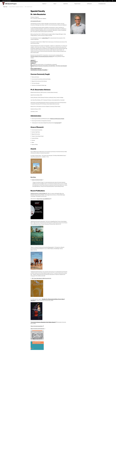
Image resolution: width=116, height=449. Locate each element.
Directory (101, 0)
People (55, 3)
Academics (44, 3)
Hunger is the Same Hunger (37, 179)
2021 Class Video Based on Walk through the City (41, 278)
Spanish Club (65, 3)
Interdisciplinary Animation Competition (39, 69)
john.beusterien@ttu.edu (36, 21)
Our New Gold (57, 122)
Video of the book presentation (37, 326)
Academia (33, 63)
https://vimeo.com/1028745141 (43, 198)
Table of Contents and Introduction (37, 328)
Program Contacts (77, 3)
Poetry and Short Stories (36, 68)
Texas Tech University (6, 0)
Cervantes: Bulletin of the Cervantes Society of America (42, 56)
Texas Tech (5, 6)
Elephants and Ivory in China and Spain (38, 193)
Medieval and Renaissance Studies (57, 118)
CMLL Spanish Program (28, 6)
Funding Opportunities (102, 3)
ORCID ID (32, 60)
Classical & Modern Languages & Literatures (16, 6)
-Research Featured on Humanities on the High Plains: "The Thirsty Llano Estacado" (49, 65)
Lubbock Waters (45, 38)
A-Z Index (109, 0)
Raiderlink (105, 0)
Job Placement (89, 3)
